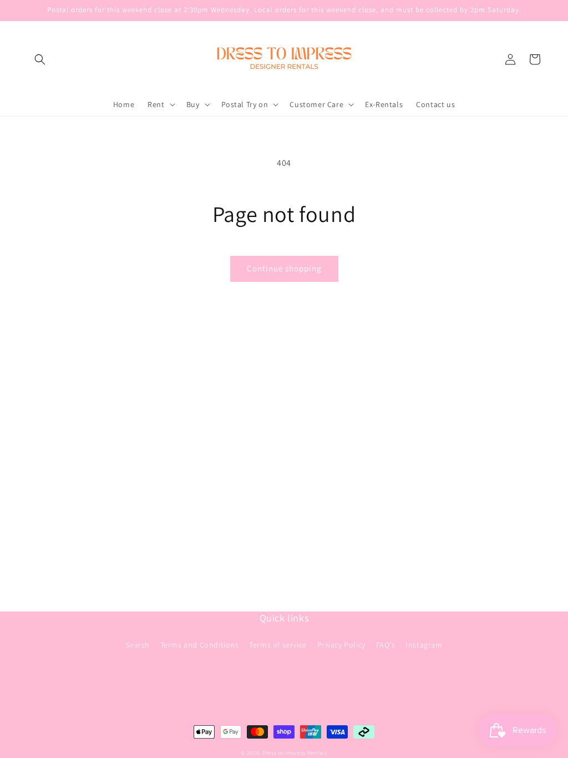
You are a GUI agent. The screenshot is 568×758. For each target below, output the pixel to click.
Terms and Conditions (199, 645)
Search (137, 645)
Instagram (423, 645)
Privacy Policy (341, 645)
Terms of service (278, 645)
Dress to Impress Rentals (294, 752)
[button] (40, 59)
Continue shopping (284, 268)
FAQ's (385, 645)
